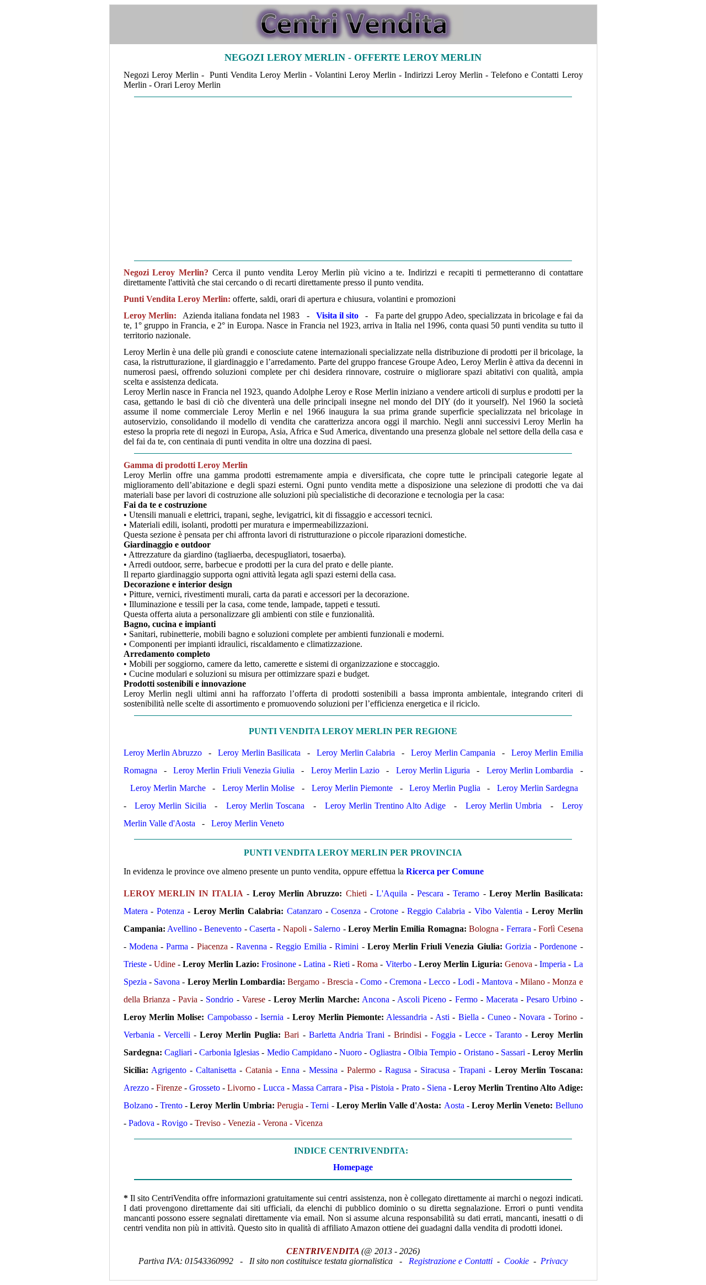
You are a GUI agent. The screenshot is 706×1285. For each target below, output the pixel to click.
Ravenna (251, 946)
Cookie (516, 1261)
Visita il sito (337, 315)
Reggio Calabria (436, 911)
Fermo (466, 999)
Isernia (272, 1017)
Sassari (513, 1052)
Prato (411, 1087)
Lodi (466, 981)
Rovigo (175, 1123)
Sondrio (219, 999)
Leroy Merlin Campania (453, 752)
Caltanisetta (216, 1070)
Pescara (430, 893)
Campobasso (229, 1017)
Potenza (170, 911)
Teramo (466, 893)
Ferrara (518, 928)
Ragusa (398, 1070)
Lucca (274, 1087)
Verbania (139, 1034)
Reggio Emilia (301, 946)
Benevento (223, 928)
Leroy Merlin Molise (258, 788)
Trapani (472, 1070)
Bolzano (138, 1105)
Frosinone (278, 964)
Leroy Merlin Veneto (247, 823)
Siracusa (435, 1070)
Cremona (405, 981)
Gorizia (518, 946)
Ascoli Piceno (421, 999)
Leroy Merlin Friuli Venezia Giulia (234, 770)
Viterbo (398, 964)
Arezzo (136, 1087)
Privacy (554, 1261)
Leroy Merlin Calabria (355, 752)
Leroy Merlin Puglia (444, 788)
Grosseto (204, 1087)
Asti (442, 1017)
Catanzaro (304, 911)
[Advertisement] (353, 179)
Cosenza (346, 911)
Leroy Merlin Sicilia (170, 805)
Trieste (135, 964)
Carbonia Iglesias (229, 1052)
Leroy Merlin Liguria (433, 770)
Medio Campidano (299, 1052)
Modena (143, 946)
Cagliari (178, 1052)
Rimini (347, 946)
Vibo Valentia (498, 911)
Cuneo (499, 1017)
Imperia (552, 964)
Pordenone (558, 946)
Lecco (439, 981)
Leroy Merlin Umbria (504, 805)
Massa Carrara (317, 1087)
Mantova (497, 981)
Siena (436, 1087)
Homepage (353, 1167)
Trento (171, 1105)
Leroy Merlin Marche (167, 788)
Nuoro (350, 1052)
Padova (141, 1123)
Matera (136, 911)
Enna (290, 1070)
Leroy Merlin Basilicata (259, 752)
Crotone (384, 911)
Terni (320, 1105)
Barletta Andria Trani (346, 1034)
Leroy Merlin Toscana (265, 805)
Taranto (508, 1034)
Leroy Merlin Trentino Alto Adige (385, 805)
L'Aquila (391, 893)
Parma (177, 946)
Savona (167, 981)
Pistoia (382, 1087)
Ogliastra (385, 1052)
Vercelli (177, 1034)
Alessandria (406, 1017)
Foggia (443, 1034)
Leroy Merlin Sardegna (537, 788)
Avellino (182, 928)
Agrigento (168, 1070)
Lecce (475, 1034)
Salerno (327, 928)
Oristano (479, 1052)
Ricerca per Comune (445, 871)
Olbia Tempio (432, 1052)
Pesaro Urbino (551, 999)
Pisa (356, 1087)
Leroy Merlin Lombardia (529, 770)
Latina (314, 964)
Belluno (569, 1105)
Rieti (341, 964)
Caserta (262, 928)
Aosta (454, 1105)
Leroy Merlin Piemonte (352, 788)
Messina (323, 1070)
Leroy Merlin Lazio (345, 770)
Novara (532, 1017)
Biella (468, 1017)
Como (371, 981)
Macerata (502, 999)
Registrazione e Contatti (451, 1261)
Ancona (375, 999)
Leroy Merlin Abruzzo (163, 752)
